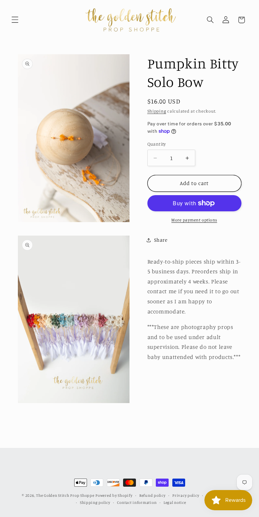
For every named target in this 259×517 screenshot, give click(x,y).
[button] (15, 20)
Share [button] (161, 240)
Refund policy (152, 495)
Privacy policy (185, 495)
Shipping (156, 111)
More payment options (194, 219)
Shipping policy (95, 502)
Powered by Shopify (113, 495)
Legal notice (175, 502)
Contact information (136, 502)
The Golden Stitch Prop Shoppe (65, 495)
